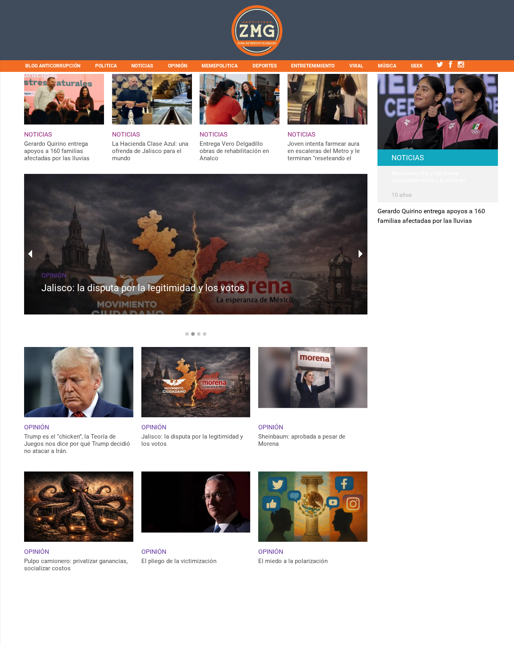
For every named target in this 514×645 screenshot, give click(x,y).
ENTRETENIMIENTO (313, 66)
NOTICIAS (142, 66)
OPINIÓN (177, 66)
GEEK (417, 66)
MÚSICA (387, 66)
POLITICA (106, 66)
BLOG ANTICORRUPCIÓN (52, 66)
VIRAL (356, 66)
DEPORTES (265, 66)
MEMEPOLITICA (220, 66)
